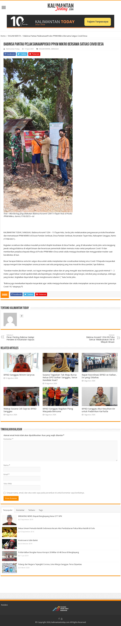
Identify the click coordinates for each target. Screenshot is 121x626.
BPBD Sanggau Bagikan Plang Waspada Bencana (58, 410)
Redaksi (4, 605)
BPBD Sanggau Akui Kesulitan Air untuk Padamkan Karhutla (98, 410)
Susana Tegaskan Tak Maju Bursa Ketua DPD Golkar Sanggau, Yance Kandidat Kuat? (60, 377)
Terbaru (31, 510)
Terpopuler (8, 510)
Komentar (8, 439)
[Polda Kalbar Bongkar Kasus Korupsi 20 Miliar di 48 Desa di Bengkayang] (9, 556)
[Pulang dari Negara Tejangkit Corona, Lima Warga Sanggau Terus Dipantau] (9, 568)
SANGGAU (55, 49)
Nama (7, 465)
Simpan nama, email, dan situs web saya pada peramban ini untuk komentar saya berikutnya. (45, 493)
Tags (41, 510)
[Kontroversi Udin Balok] (9, 544)
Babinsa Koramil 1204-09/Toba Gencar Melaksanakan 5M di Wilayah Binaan (100, 338)
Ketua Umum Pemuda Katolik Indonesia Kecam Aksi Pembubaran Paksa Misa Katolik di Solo (56, 528)
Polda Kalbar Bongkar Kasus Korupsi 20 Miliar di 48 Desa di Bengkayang (48, 552)
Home (3, 36)
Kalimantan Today (12, 49)
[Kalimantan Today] (60, 7)
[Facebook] (59, 619)
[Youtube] (61, 619)
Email (6, 474)
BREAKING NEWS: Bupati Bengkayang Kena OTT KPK (40, 516)
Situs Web (8, 483)
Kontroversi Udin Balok (28, 540)
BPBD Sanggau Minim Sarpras (19, 374)
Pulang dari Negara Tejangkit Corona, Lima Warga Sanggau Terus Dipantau (50, 564)
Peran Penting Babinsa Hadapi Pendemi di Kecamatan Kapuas (20, 337)
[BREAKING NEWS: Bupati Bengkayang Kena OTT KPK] (9, 520)
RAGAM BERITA (14, 36)
